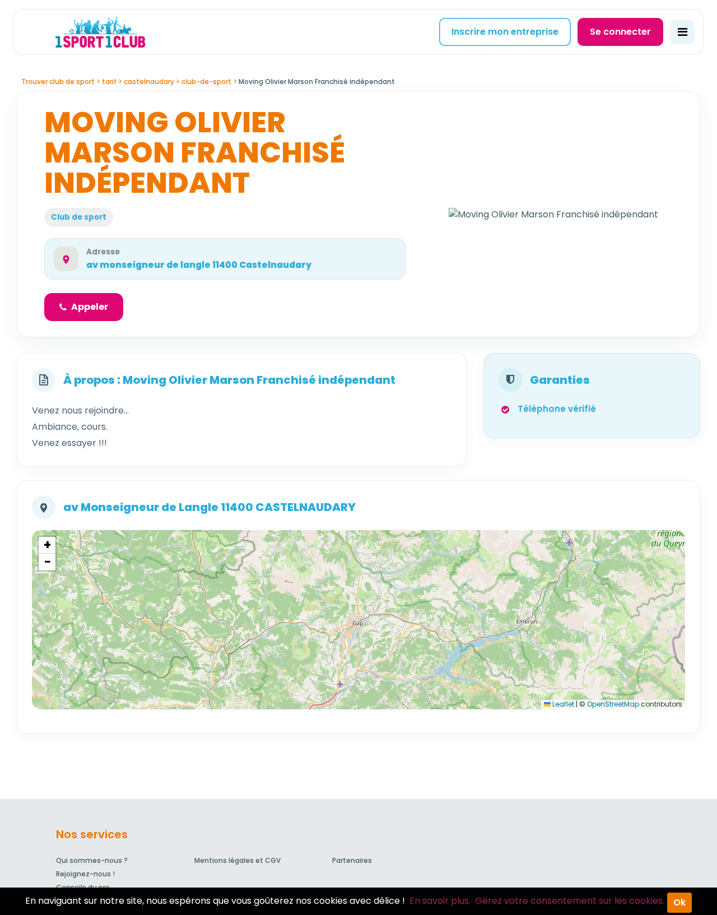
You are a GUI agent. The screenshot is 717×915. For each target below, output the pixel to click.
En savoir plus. (440, 900)
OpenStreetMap (613, 704)
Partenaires (352, 860)
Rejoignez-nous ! (85, 874)
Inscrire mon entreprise (504, 31)
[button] (47, 545)
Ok (679, 902)
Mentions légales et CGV (237, 860)
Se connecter (620, 31)
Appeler (89, 306)
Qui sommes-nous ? (92, 860)
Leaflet (562, 704)
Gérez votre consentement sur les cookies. (569, 900)
